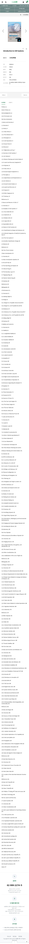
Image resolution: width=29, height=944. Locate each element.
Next (25, 31)
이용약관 (20, 936)
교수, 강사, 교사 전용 (24, 5)
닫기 (14, 942)
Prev (3, 31)
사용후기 (10, 102)
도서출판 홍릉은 (4, 5)
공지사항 (14, 924)
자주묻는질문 (22, 8)
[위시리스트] (24, 48)
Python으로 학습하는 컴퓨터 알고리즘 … (13, 929)
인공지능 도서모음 (22, 11)
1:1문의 (7, 11)
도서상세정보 (25, 14)
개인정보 (14, 936)
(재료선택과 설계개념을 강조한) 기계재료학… (14, 927)
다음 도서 (25, 95)
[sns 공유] (26, 48)
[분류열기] (2, 2)
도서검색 (14, 5)
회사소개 (9, 936)
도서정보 (3, 102)
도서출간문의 (7, 8)
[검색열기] (5, 2)
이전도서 (3, 95)
